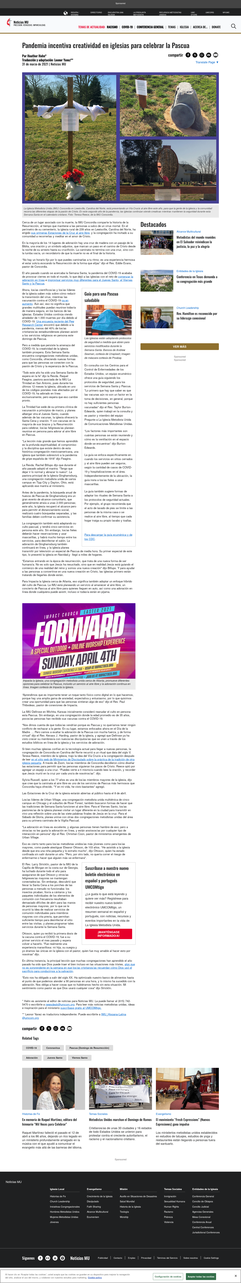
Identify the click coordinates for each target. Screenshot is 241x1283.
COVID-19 (127, 27)
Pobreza (168, 1217)
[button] (233, 26)
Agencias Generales (202, 1211)
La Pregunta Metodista (139, 13)
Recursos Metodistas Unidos (170, 13)
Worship (124, 1217)
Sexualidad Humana (174, 1201)
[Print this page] (208, 55)
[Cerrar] (235, 1275)
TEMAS (172, 27)
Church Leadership (188, 307)
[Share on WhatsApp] (201, 55)
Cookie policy (95, 1277)
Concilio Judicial (200, 1206)
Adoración (32, 1057)
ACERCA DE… (200, 27)
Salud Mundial (127, 1201)
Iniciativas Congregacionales (65, 1206)
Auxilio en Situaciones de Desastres (138, 1196)
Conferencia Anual (201, 1222)
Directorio (96, 12)
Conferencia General (150, 27)
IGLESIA (184, 27)
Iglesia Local (57, 1189)
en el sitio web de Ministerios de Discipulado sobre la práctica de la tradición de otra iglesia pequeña (78, 761)
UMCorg (210, 12)
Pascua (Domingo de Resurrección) (89, 1047)
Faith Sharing (94, 1206)
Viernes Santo (80, 1057)
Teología (124, 1211)
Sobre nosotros (190, 1257)
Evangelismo (163, 1114)
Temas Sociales (98, 1114)
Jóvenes (54, 1222)
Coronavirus (53, 1047)
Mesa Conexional (201, 1217)
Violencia (168, 1222)
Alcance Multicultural (189, 231)
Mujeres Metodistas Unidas (64, 1217)
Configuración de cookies (168, 1276)
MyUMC (226, 12)
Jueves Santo (54, 1057)
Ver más (179, 346)
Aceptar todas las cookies (201, 1276)
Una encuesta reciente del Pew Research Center (48, 323)
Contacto (118, 1257)
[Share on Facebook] (188, 54)
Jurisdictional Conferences (206, 1232)
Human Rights (171, 1206)
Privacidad (146, 1257)
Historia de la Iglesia (130, 1206)
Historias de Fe (31, 1114)
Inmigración (170, 1196)
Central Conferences (203, 1227)
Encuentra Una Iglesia (115, 13)
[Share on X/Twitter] (194, 55)
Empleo (131, 1257)
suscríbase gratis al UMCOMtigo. (80, 1008)
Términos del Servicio (167, 1257)
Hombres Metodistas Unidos (64, 1211)
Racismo (112, 27)
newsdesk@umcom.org (60, 1004)
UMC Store (194, 13)
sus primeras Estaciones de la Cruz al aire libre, (60, 233)
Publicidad (103, 1257)
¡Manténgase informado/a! (109, 934)
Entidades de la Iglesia (190, 271)
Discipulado (93, 1201)
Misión (124, 1189)
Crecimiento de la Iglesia (99, 1196)
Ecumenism (93, 1217)
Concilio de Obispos (202, 1201)
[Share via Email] (215, 54)
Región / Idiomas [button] (75, 13)
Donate (216, 27)
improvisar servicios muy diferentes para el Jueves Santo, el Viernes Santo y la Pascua (77, 281)
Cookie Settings (211, 1257)
